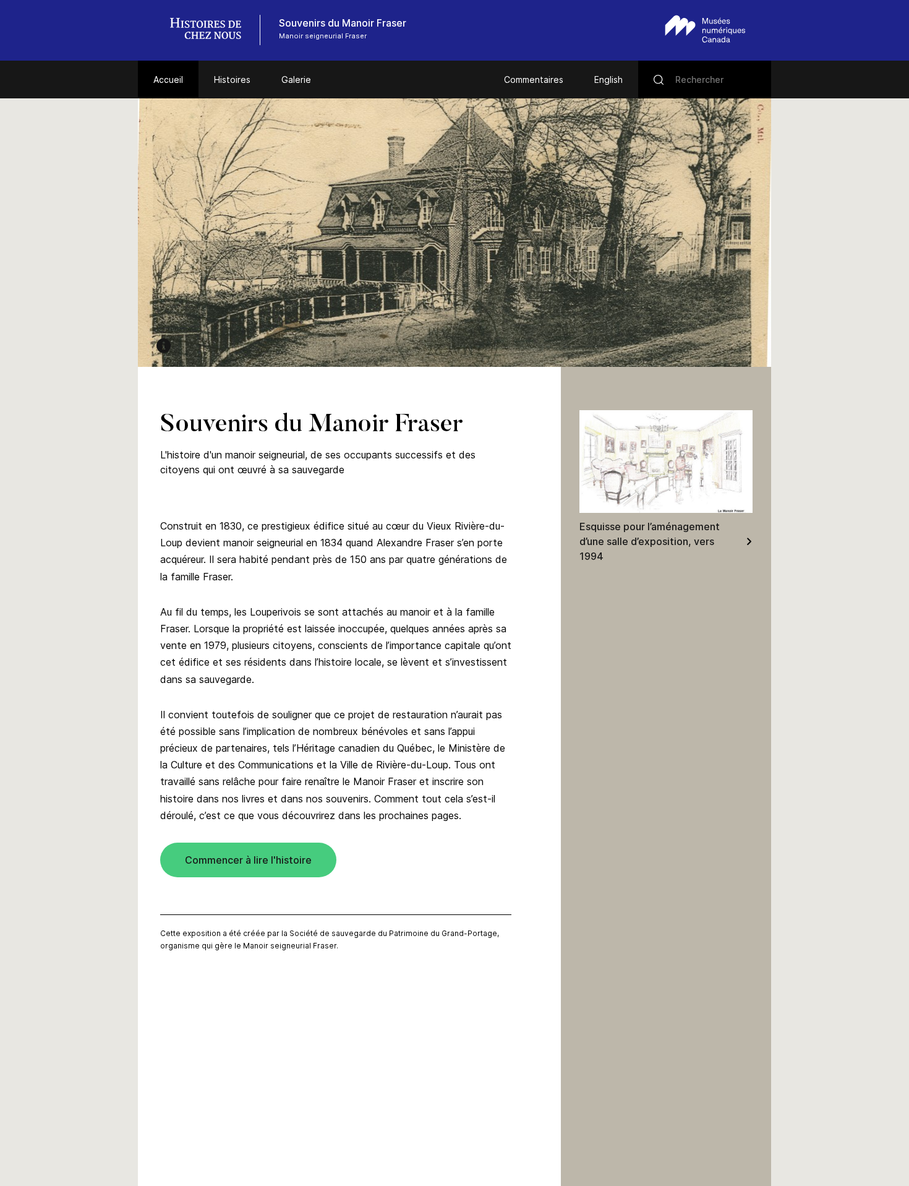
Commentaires (533, 79)
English (608, 79)
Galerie (296, 79)
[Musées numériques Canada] (705, 29)
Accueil (168, 79)
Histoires (232, 79)
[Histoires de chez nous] (212, 30)
